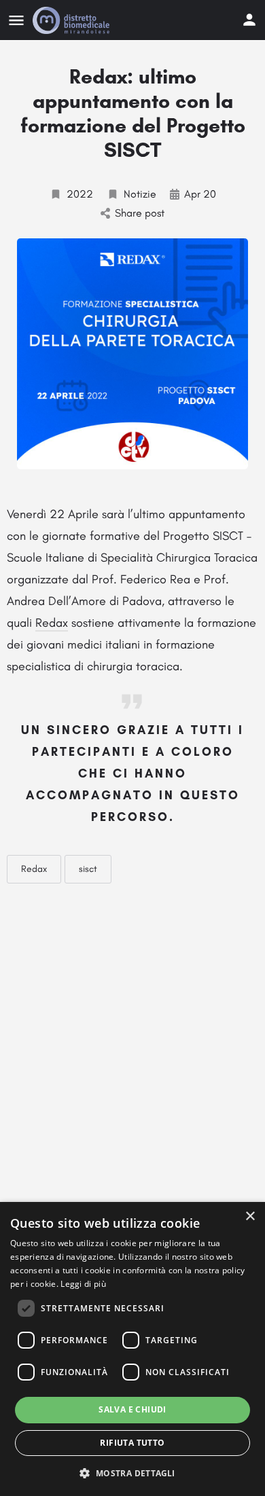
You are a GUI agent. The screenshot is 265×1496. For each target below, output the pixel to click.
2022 (80, 193)
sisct (88, 869)
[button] (132, 1472)
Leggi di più (83, 1284)
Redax (51, 622)
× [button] (250, 1216)
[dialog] (132, 1349)
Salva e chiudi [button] (132, 1409)
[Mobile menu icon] (16, 20)
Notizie (140, 193)
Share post (139, 212)
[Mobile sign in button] (249, 20)
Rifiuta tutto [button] (132, 1442)
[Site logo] (73, 20)
